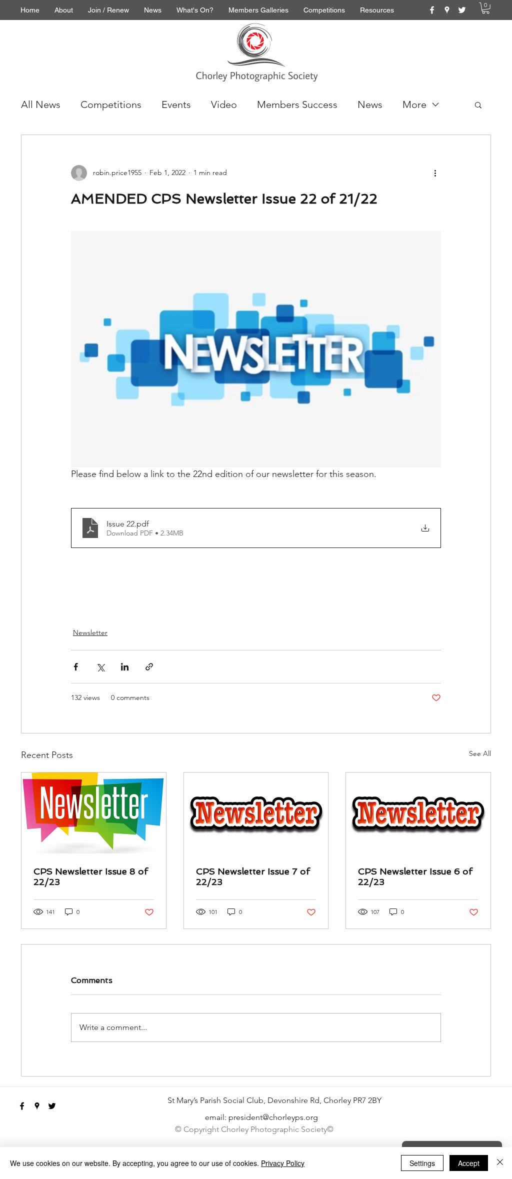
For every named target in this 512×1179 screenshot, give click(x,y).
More (414, 104)
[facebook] (432, 10)
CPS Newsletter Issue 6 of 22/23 (415, 876)
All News (40, 104)
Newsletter (90, 632)
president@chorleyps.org (273, 1117)
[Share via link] (149, 667)
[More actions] (435, 173)
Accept (469, 1163)
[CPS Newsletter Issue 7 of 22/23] (256, 813)
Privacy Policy (282, 1163)
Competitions (111, 104)
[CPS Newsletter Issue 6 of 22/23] (418, 813)
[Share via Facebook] (75, 667)
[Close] (500, 1163)
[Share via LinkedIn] (125, 667)
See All (480, 753)
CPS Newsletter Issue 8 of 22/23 (91, 876)
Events (176, 104)
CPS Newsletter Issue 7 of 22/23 (253, 876)
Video (224, 104)
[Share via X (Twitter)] (100, 667)
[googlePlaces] (447, 10)
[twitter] (462, 10)
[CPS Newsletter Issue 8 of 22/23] (94, 813)
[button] (485, 8)
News (370, 104)
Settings (422, 1163)
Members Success (297, 104)
